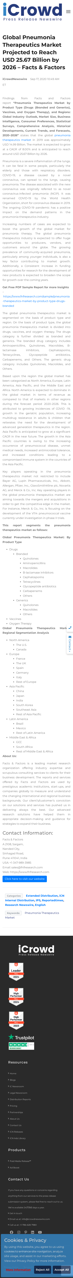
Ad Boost (14, 1167)
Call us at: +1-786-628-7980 (23, 1225)
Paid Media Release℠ (20, 1161)
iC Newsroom (17, 1086)
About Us (15, 1119)
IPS (38, 900)
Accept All (61, 1269)
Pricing (14, 1106)
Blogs (13, 1080)
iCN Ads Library (18, 1138)
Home (13, 1073)
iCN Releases (16, 1131)
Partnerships (16, 1112)
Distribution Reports (20, 1099)
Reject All (42, 1269)
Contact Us (15, 1125)
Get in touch (16, 1213)
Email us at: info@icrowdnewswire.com (30, 1219)
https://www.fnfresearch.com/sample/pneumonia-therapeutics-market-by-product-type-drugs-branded (36, 301)
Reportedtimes (52, 900)
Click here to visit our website (25, 878)
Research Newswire (19, 905)
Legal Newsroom (19, 1093)
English (40, 905)
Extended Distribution (42, 895)
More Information (18, 1269)
